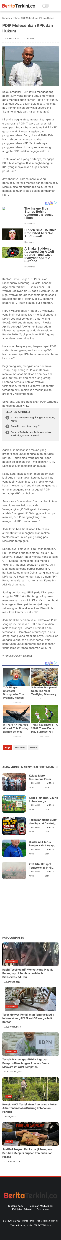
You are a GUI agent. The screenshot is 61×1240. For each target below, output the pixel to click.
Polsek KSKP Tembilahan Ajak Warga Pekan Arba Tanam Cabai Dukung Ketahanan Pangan (30, 1108)
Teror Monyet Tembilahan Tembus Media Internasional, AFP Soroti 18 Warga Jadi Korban (28, 1018)
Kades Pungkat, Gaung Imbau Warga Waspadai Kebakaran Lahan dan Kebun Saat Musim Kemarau (43, 799)
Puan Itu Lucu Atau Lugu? (25, 426)
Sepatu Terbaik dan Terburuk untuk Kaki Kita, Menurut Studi (31, 434)
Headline (20, 747)
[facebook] (5, 757)
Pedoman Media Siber (41, 1205)
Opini (9, 1141)
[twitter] (11, 757)
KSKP (8, 1096)
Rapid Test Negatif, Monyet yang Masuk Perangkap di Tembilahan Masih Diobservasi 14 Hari (27, 973)
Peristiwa (11, 961)
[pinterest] (24, 757)
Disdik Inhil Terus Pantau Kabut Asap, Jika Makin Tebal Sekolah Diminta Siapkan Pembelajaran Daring (43, 843)
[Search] (52, 6)
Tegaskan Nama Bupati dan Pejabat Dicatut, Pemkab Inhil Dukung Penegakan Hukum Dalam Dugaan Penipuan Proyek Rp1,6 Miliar (43, 821)
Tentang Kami (15, 1205)
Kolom (16, 18)
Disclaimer (43, 1209)
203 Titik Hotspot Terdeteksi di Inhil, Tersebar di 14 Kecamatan (40, 866)
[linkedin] (30, 757)
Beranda (6, 18)
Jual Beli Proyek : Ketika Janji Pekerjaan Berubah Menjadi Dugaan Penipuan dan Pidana (27, 1153)
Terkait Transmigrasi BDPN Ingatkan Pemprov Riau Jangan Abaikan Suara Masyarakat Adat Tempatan (25, 1063)
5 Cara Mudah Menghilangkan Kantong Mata (33, 419)
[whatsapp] (17, 757)
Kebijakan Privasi (22, 1209)
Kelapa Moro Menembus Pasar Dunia (40, 777)
